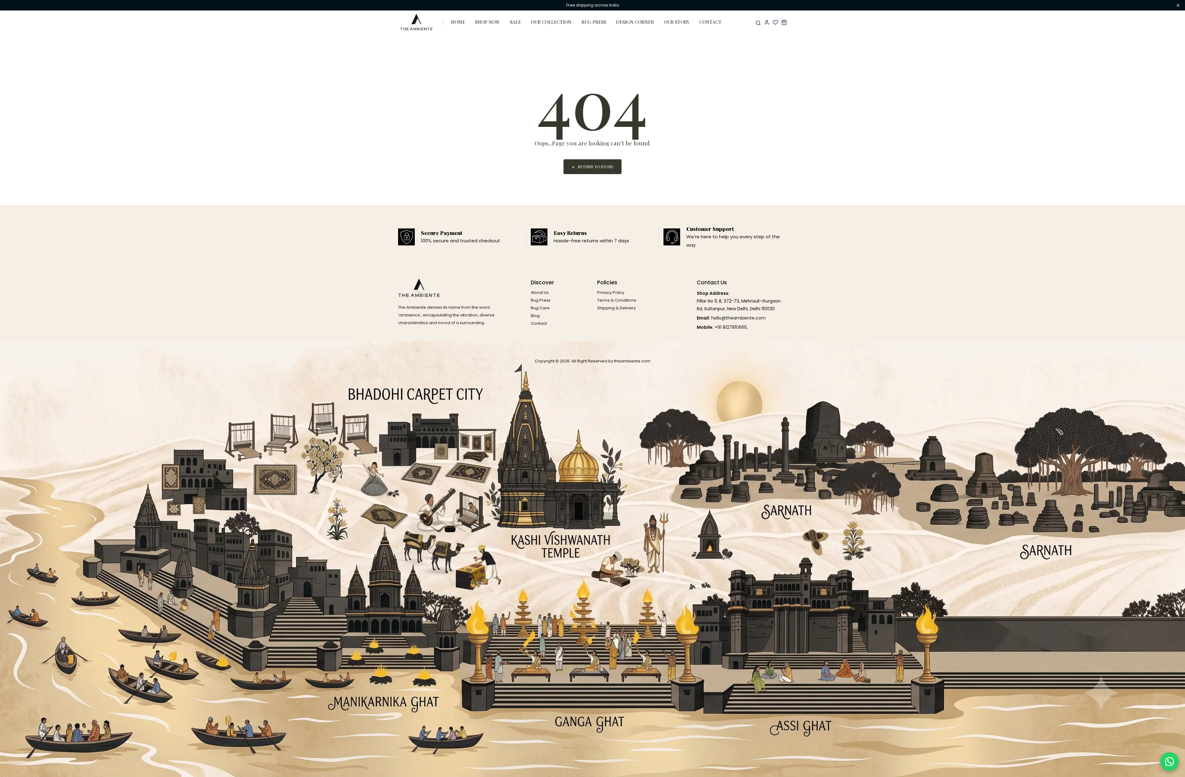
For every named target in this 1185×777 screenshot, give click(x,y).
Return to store (595, 166)
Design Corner (635, 22)
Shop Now (487, 22)
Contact (710, 22)
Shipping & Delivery (616, 308)
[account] (767, 22)
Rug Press (593, 22)
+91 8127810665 (731, 327)
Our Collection (551, 22)
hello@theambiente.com (738, 318)
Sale (515, 22)
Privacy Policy (610, 292)
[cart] (784, 22)
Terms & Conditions (616, 300)
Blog (535, 316)
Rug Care (540, 308)
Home (458, 22)
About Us (540, 292)
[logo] (416, 22)
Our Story (676, 22)
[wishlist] (775, 22)
